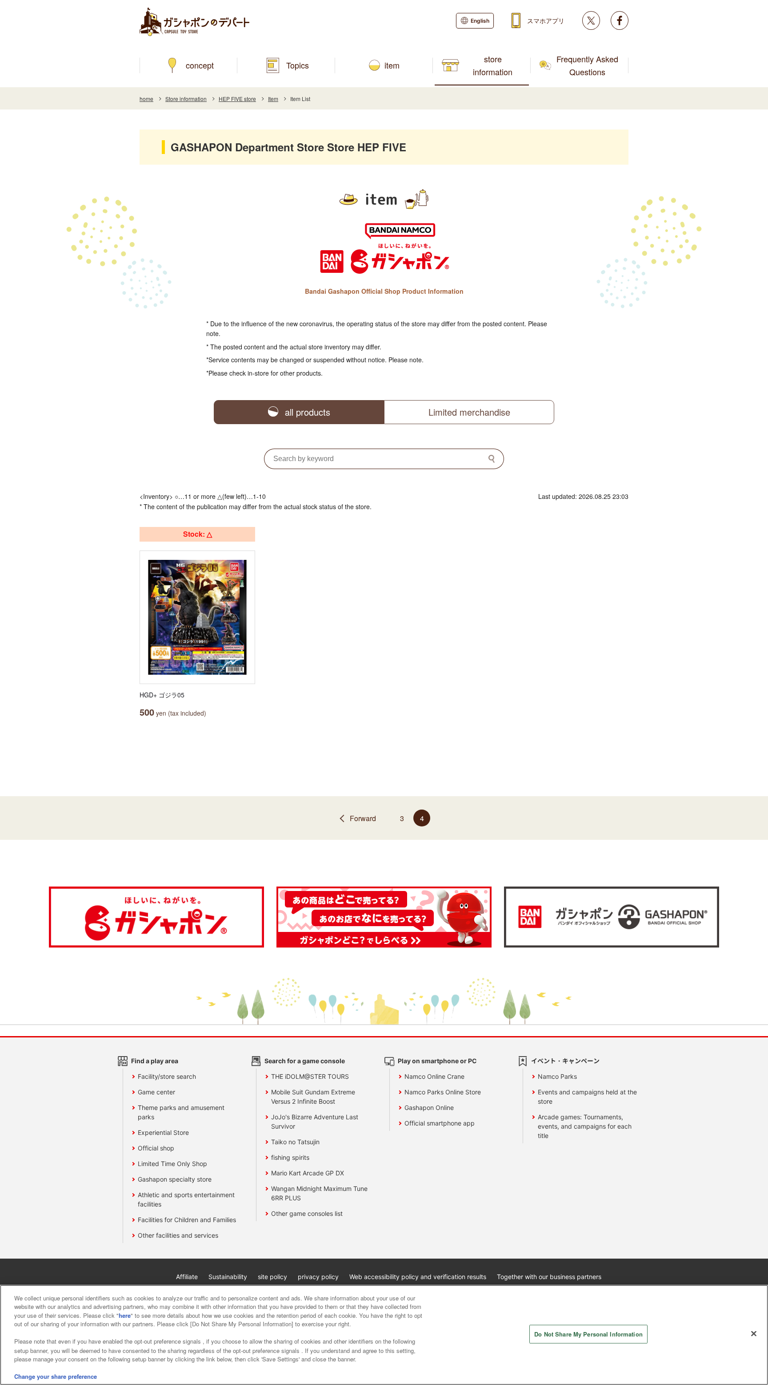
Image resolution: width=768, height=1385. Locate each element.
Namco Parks (557, 1076)
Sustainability (227, 1276)
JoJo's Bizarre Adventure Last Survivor (314, 1121)
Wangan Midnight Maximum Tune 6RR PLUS (319, 1193)
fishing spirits (290, 1157)
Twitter (591, 20)
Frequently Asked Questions (587, 65)
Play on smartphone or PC (437, 1061)
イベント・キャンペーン (565, 1061)
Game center (156, 1092)
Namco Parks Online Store (442, 1092)
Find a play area (154, 1061)
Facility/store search (167, 1076)
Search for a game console (304, 1061)
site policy (272, 1276)
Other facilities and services (178, 1235)
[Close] (754, 1334)
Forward (363, 818)
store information (492, 65)
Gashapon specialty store (175, 1179)
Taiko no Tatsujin (295, 1142)
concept (200, 65)
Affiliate (187, 1276)
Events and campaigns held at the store (587, 1096)
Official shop (156, 1148)
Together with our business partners (549, 1276)
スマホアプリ (545, 20)
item (392, 65)
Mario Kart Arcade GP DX (307, 1173)
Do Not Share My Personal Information (588, 1334)
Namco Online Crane (434, 1076)
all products (307, 411)
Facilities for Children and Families (187, 1219)
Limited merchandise (469, 411)
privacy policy (318, 1276)
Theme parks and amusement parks (181, 1112)
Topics (297, 65)
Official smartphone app (439, 1123)
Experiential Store (163, 1132)
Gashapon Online (429, 1107)
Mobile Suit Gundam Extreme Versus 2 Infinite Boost (313, 1096)
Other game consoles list (307, 1213)
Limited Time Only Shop (172, 1163)
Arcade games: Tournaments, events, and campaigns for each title (585, 1126)
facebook (619, 20)
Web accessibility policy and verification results (417, 1276)
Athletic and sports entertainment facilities (186, 1199)
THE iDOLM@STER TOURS (310, 1076)
